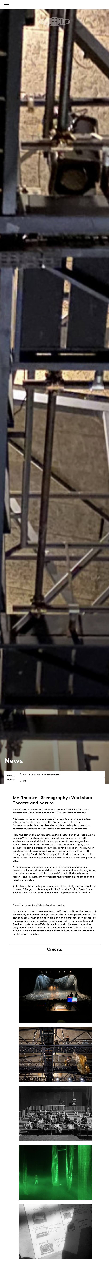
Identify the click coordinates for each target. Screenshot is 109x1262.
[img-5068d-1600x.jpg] (55, 1113)
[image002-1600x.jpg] (55, 995)
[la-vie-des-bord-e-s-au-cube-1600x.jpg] (55, 1054)
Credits (54, 949)
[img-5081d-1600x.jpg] (55, 1172)
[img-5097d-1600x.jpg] (55, 1231)
